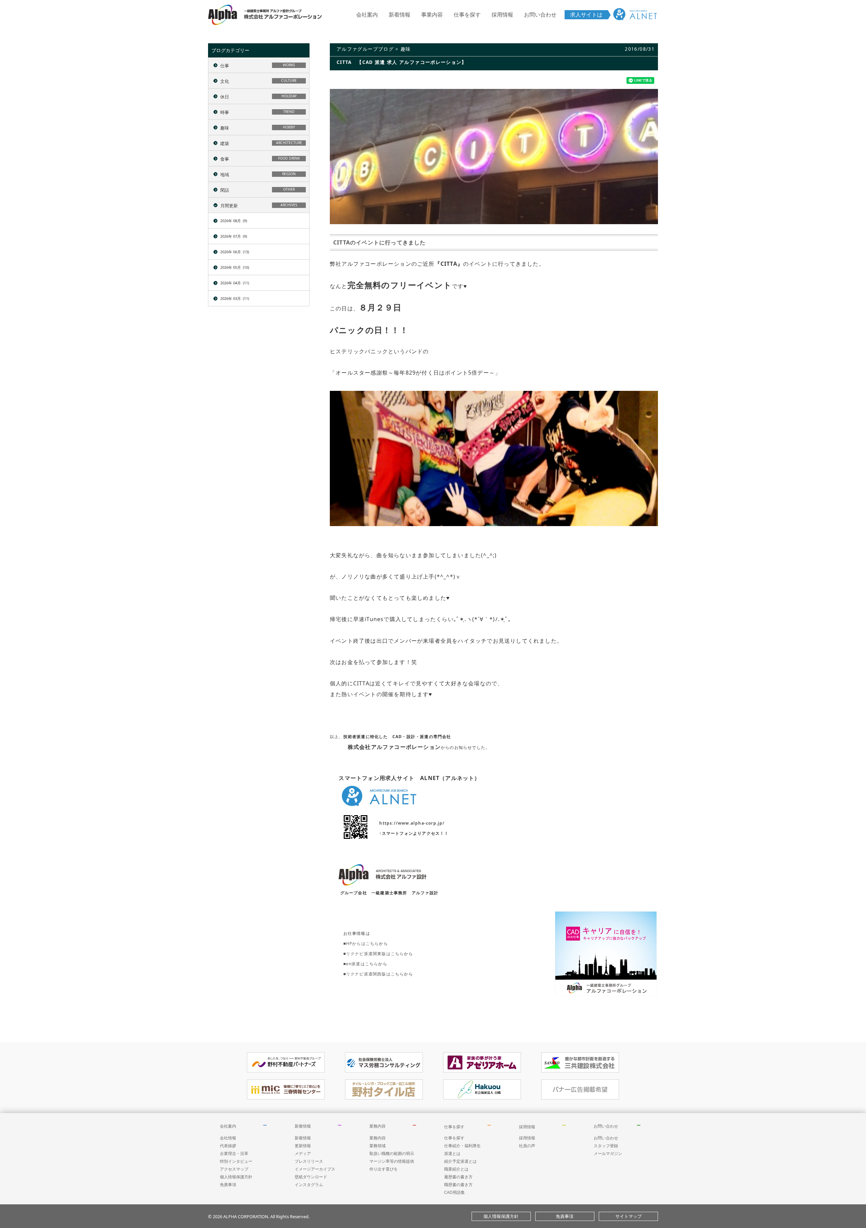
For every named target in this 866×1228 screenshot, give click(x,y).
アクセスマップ (234, 1169)
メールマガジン (608, 1153)
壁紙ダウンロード (311, 1177)
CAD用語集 (454, 1192)
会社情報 (228, 1138)
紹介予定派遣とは (460, 1161)
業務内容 (377, 1126)
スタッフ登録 (606, 1146)
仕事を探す (467, 14)
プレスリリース (309, 1161)
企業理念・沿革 (234, 1153)
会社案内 (367, 14)
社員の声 (527, 1146)
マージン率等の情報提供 (391, 1161)
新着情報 (399, 14)
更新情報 (303, 1146)
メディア (303, 1153)
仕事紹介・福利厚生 (462, 1146)
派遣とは (452, 1153)
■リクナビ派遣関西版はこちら (373, 974)
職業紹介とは (456, 1169)
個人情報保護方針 (236, 1177)
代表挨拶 (228, 1146)
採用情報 (502, 14)
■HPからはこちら (361, 943)
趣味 (406, 49)
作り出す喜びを (383, 1169)
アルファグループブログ (365, 49)
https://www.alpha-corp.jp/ (412, 823)
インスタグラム (309, 1184)
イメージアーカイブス (315, 1169)
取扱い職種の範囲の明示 (391, 1153)
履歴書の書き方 (458, 1177)
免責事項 (228, 1184)
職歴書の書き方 (458, 1184)
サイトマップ (628, 1216)
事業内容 (432, 14)
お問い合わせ (540, 14)
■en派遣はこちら (361, 964)
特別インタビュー (236, 1161)
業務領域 (377, 1146)
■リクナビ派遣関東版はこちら (373, 954)
